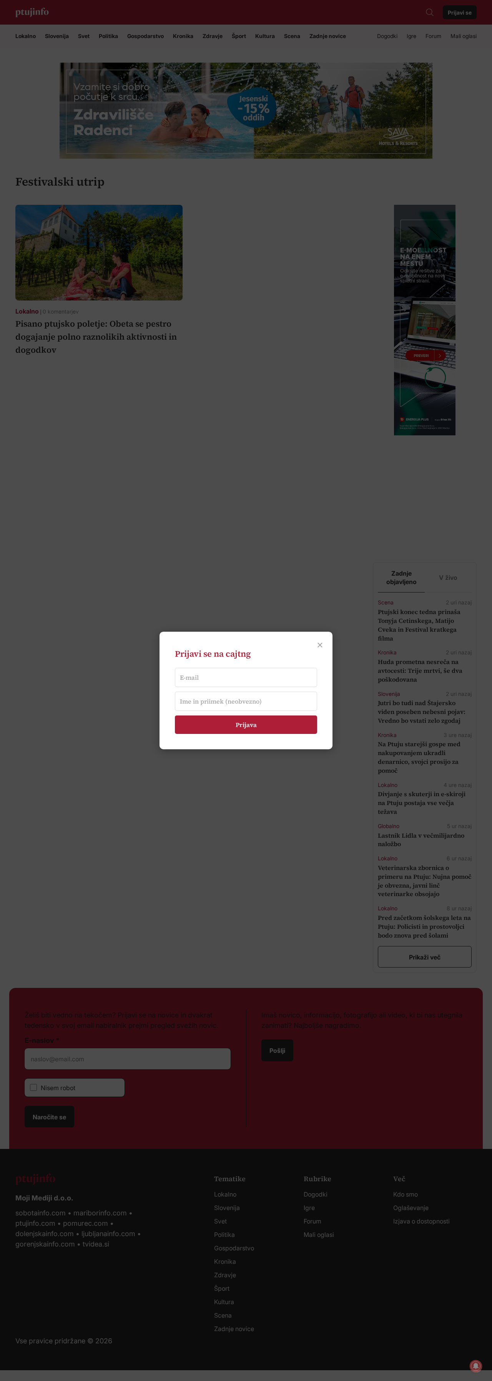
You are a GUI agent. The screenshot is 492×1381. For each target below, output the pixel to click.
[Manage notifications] (476, 1366)
